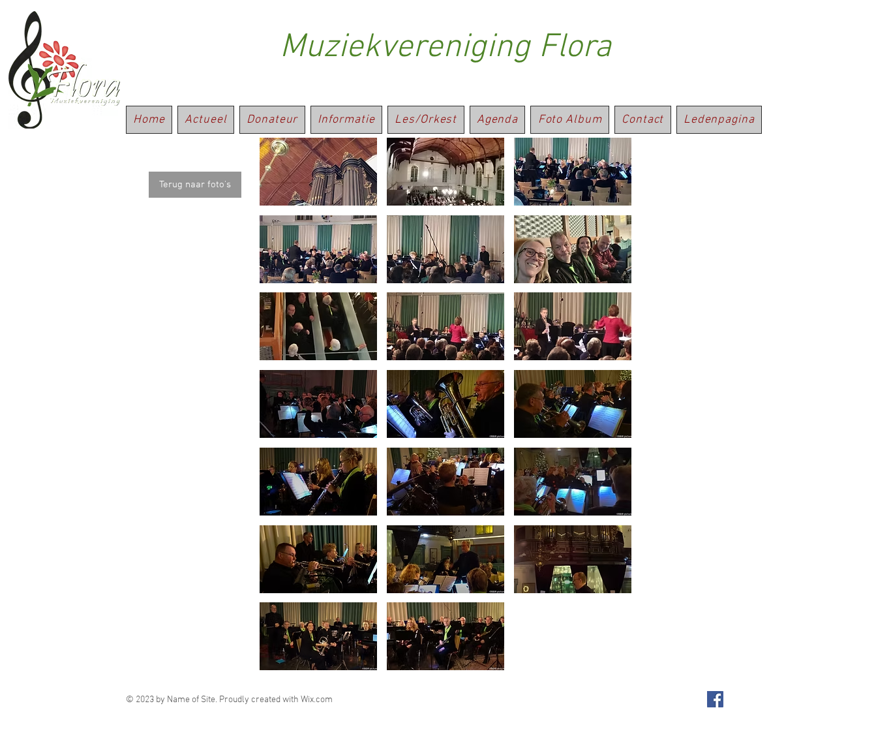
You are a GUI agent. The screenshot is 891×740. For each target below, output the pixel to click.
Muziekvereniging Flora (445, 48)
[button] (318, 172)
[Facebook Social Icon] (715, 699)
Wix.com (317, 699)
